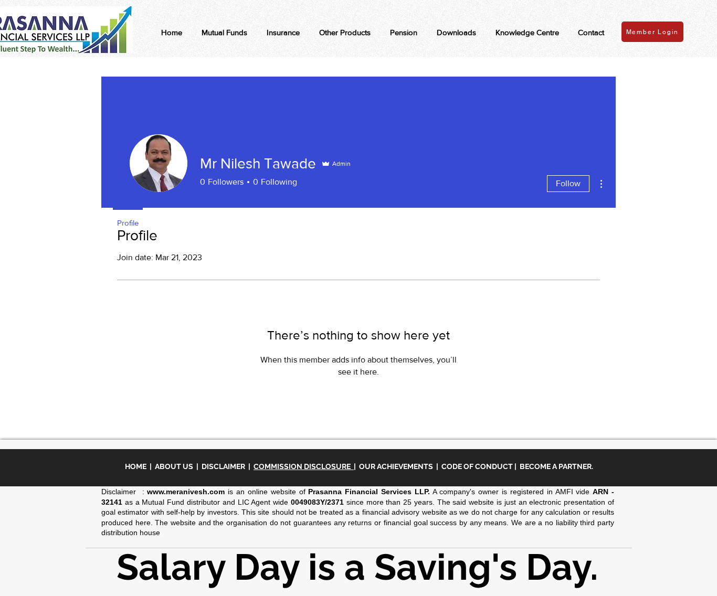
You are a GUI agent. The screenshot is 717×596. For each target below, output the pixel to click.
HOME (137, 466)
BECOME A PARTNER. (556, 466)
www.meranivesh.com (186, 491)
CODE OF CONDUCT (477, 466)
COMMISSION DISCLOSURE (304, 466)
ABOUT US (175, 466)
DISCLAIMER (225, 466)
